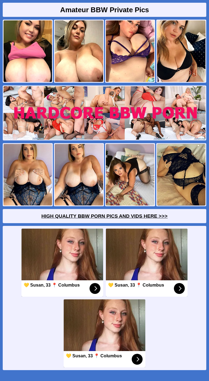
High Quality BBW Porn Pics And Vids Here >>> (104, 216)
